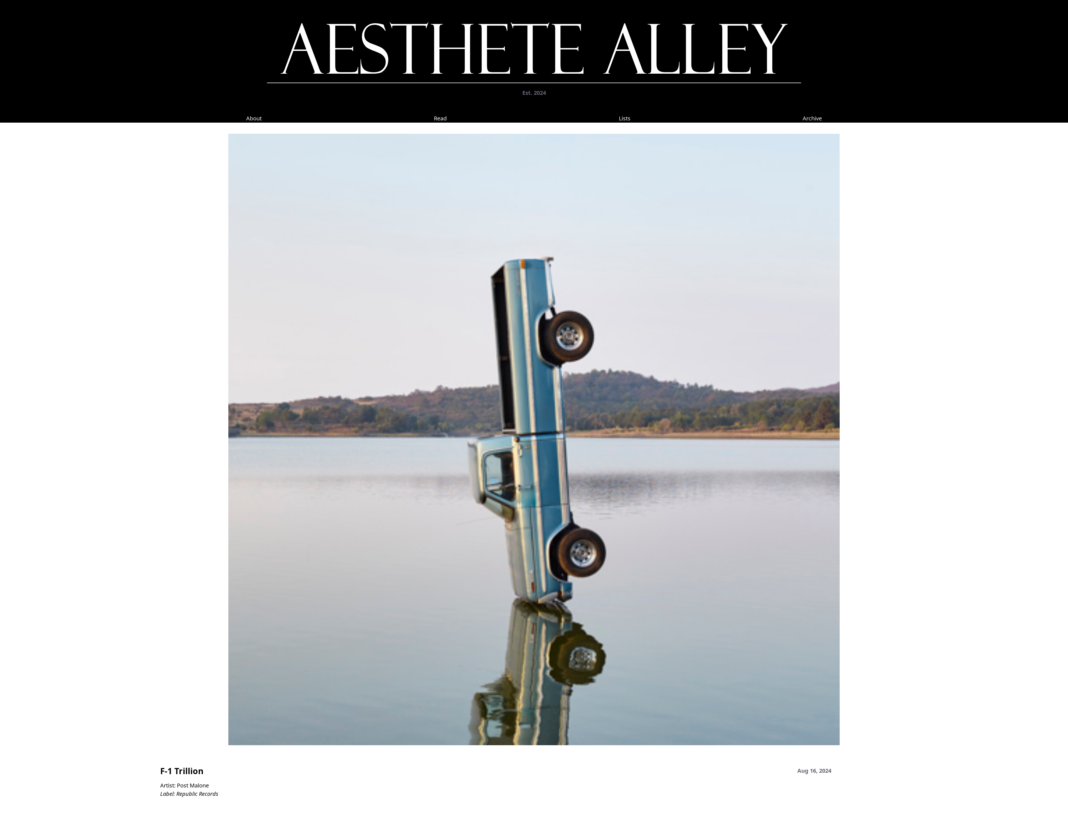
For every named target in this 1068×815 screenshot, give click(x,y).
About (254, 118)
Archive (812, 118)
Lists (625, 118)
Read (440, 118)
